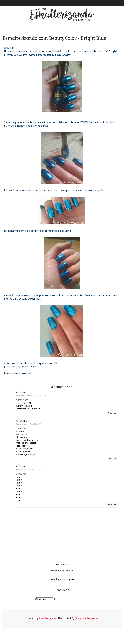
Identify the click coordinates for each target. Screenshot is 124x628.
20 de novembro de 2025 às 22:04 (32, 396)
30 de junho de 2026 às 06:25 (30, 470)
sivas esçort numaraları (27, 439)
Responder (112, 413)
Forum (19, 476)
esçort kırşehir (23, 451)
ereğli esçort (22, 434)
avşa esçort (21, 431)
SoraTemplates (47, 618)
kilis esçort (21, 445)
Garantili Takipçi (24, 405)
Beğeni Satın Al (23, 402)
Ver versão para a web (61, 570)
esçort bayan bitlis (25, 448)
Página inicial (62, 564)
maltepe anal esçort (26, 442)
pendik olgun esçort (26, 454)
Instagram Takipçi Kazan (28, 408)
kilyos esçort (22, 437)
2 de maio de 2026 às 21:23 (29, 424)
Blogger (70, 579)
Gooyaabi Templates (86, 618)
